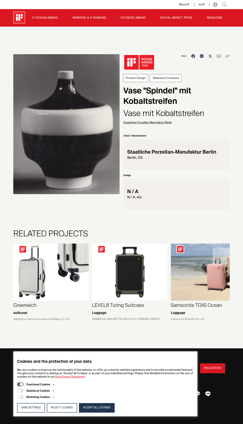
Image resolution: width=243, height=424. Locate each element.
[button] (215, 4)
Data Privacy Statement (70, 377)
